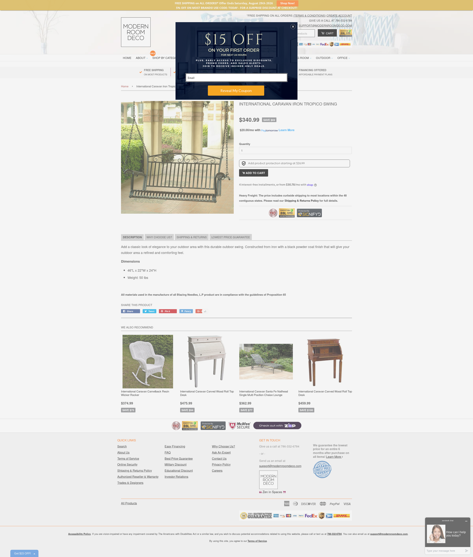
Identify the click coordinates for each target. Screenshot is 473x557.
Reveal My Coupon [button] (236, 90)
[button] (293, 26)
